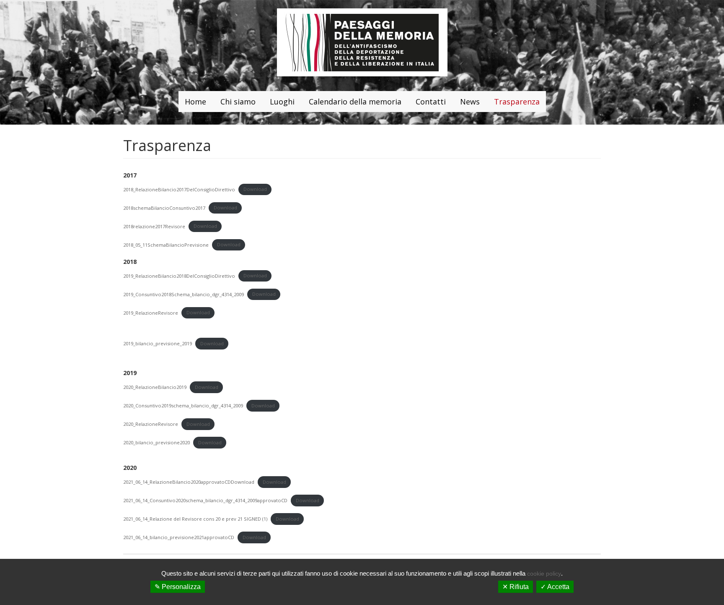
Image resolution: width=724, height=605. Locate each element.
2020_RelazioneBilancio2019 (154, 387)
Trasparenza (517, 101)
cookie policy (544, 573)
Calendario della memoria (355, 101)
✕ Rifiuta (515, 586)
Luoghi (282, 101)
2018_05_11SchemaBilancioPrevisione (166, 244)
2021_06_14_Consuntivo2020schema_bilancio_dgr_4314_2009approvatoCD (205, 500)
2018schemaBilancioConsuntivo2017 (164, 207)
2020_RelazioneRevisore (150, 424)
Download (255, 189)
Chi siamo (238, 101)
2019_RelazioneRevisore (150, 312)
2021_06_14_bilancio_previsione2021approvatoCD (178, 537)
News (470, 101)
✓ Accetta (554, 586)
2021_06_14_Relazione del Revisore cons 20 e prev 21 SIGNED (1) (195, 519)
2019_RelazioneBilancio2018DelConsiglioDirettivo (179, 275)
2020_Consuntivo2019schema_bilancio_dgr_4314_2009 (183, 405)
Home (195, 101)
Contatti (431, 101)
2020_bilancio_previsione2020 (156, 442)
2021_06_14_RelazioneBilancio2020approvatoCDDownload (188, 482)
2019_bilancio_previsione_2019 (157, 343)
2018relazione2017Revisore (154, 226)
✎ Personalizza (178, 586)
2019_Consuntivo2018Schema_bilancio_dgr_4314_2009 (183, 294)
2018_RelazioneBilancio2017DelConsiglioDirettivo (179, 189)
